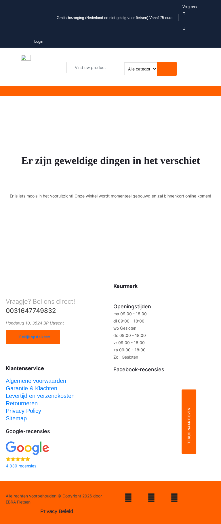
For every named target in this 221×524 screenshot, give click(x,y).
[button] (57, 455)
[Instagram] (128, 499)
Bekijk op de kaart (34, 337)
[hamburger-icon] (93, 91)
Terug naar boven (189, 425)
